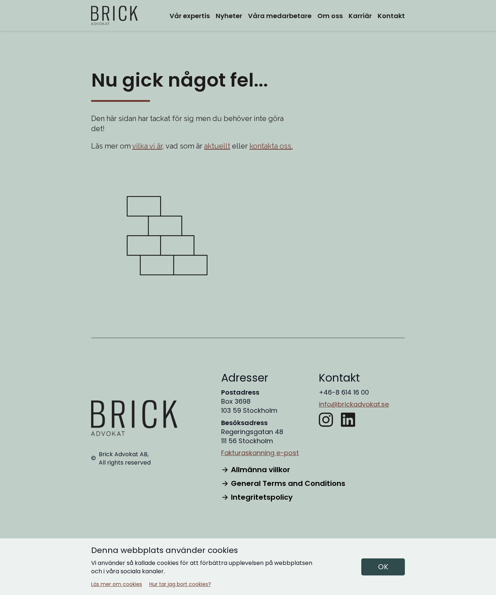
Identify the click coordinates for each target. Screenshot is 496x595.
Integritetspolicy (262, 497)
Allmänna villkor (260, 470)
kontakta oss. (271, 146)
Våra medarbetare (280, 15)
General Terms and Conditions (288, 483)
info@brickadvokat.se (354, 404)
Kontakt (391, 15)
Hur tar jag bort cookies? (180, 584)
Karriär (360, 15)
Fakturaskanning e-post (260, 452)
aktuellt (217, 146)
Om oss (330, 15)
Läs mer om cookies (116, 584)
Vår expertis (190, 15)
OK (383, 567)
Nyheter (229, 15)
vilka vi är (147, 146)
